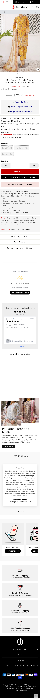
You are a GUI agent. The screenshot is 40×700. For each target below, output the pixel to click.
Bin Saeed (20, 77)
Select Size (5, 143)
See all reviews (20, 346)
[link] (20, 341)
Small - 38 (7, 148)
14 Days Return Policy (19, 237)
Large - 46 (7, 154)
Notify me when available (20, 177)
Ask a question (20, 242)
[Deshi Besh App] (13, 534)
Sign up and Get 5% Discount (19, 666)
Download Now (13, 551)
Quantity (4, 161)
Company (19, 660)
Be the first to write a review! (20, 293)
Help (19, 655)
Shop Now (8, 446)
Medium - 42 (22, 148)
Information (19, 649)
